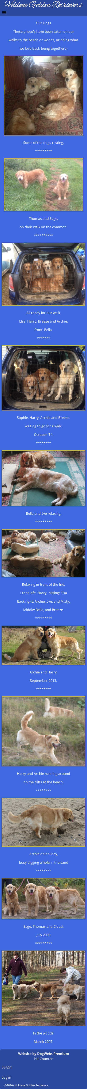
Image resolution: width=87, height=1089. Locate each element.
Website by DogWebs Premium (43, 1053)
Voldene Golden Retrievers (31, 1085)
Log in (6, 1077)
